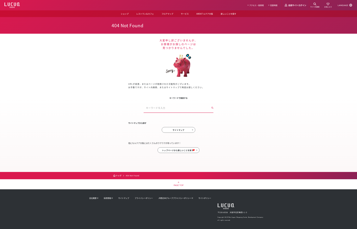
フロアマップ (167, 13)
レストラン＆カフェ (145, 13)
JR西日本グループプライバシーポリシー (174, 198)
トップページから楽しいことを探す (177, 150)
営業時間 (273, 5)
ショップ (125, 13)
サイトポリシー (204, 198)
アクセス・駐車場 (256, 5)
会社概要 (93, 198)
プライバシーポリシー (144, 198)
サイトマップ (178, 130)
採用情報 (107, 198)
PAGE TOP (179, 185)
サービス (185, 13)
